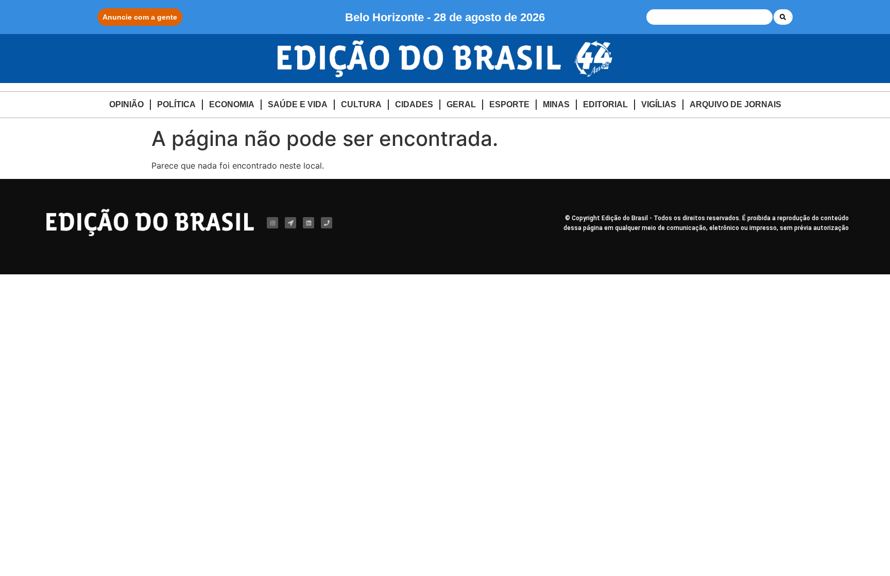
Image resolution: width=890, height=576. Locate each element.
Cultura (361, 104)
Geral (461, 104)
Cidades (414, 104)
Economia (231, 104)
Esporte (509, 104)
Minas (556, 104)
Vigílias (658, 104)
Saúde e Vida (298, 104)
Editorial (605, 104)
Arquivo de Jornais (735, 104)
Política (176, 104)
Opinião (126, 104)
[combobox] (709, 17)
